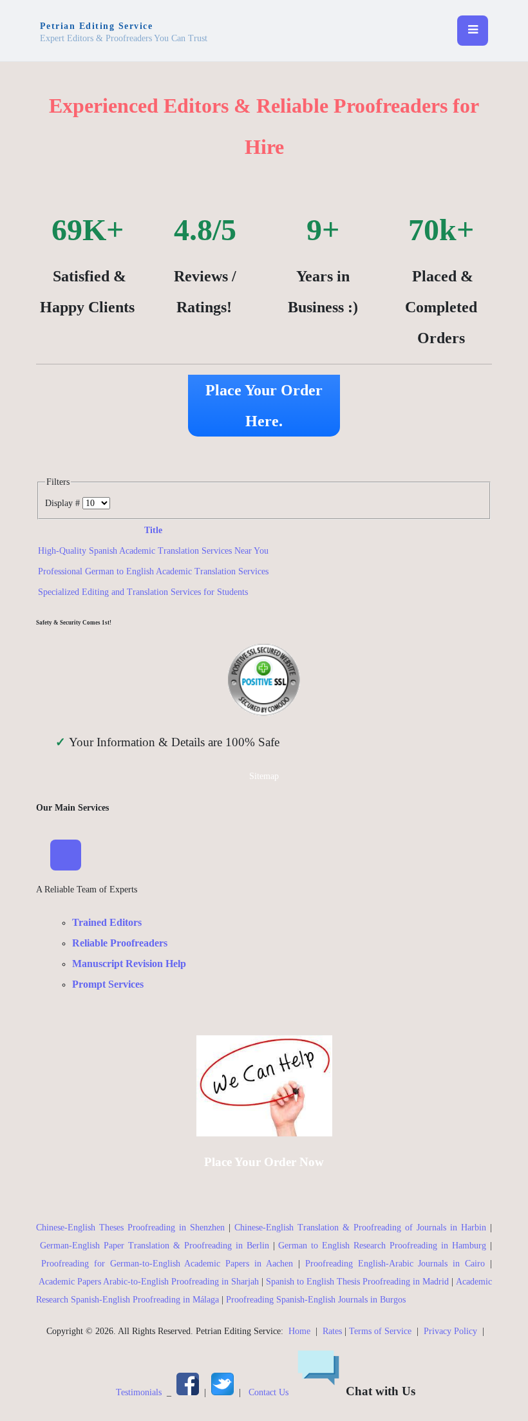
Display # (63, 503)
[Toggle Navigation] (65, 855)
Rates (332, 1331)
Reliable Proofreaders (119, 942)
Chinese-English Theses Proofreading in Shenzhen (130, 1227)
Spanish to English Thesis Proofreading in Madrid (357, 1281)
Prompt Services (108, 984)
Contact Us (268, 1392)
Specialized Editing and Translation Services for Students (143, 592)
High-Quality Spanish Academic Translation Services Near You (153, 551)
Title (153, 530)
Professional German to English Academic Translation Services (153, 571)
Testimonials (139, 1392)
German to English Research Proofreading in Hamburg (382, 1245)
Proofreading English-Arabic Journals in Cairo (395, 1263)
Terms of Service (380, 1331)
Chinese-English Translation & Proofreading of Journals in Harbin (360, 1227)
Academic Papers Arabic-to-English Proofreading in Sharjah (149, 1281)
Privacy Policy (450, 1331)
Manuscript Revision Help (129, 963)
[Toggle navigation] (472, 30)
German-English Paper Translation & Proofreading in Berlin (154, 1245)
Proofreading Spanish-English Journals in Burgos (316, 1299)
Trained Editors (107, 922)
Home (299, 1331)
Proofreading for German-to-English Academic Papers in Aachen (167, 1263)
